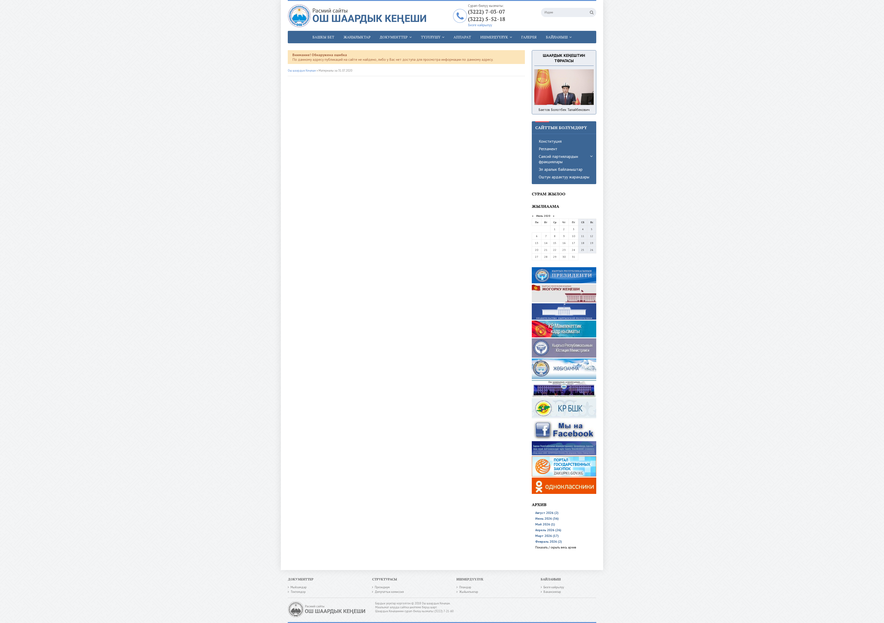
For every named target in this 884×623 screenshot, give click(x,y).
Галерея (529, 37)
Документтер (394, 37)
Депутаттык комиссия (389, 592)
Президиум (382, 587)
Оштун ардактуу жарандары (564, 177)
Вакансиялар (552, 592)
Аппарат (462, 37)
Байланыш (557, 37)
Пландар (465, 587)
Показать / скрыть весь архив (555, 547)
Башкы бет (323, 37)
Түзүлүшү (430, 37)
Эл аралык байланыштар (560, 169)
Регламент (548, 148)
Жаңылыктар (357, 37)
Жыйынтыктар (468, 592)
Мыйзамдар (299, 587)
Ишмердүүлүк (494, 37)
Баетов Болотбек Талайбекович (564, 109)
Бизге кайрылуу (480, 25)
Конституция (550, 141)
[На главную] (359, 15)
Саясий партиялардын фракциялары (558, 159)
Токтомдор (298, 592)
